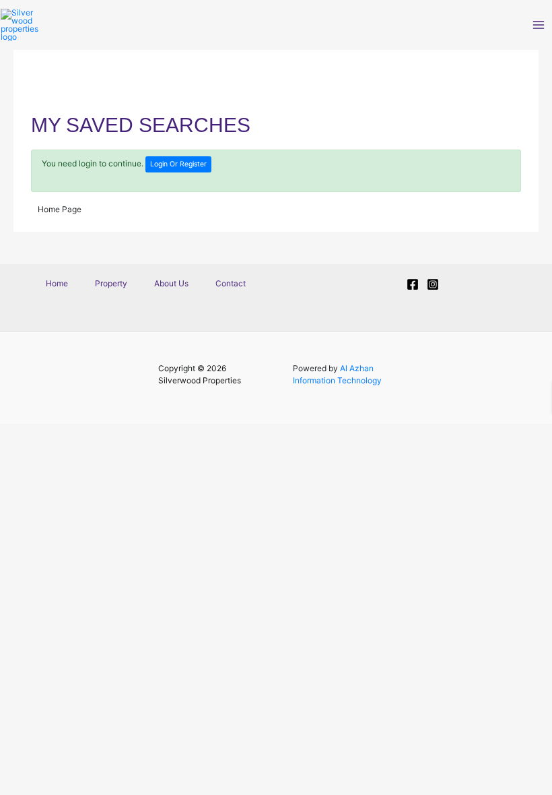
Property (111, 283)
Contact (230, 283)
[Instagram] (433, 284)
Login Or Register (178, 164)
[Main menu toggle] (538, 25)
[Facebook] (413, 284)
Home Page (59, 209)
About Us (171, 283)
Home (57, 283)
